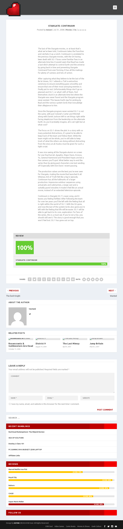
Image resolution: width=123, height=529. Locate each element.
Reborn (12, 485)
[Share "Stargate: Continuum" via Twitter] (34, 279)
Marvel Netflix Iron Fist (18, 469)
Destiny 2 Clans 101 (16, 444)
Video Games (59, 526)
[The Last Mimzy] (75, 339)
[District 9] (48, 339)
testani (49, 30)
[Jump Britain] (102, 339)
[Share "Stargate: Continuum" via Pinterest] (48, 279)
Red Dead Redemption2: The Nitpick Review (26, 432)
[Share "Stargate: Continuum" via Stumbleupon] (63, 279)
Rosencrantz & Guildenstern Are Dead (21, 344)
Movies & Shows (83, 526)
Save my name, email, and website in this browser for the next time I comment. (45, 404)
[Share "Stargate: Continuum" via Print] (73, 279)
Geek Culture (96, 526)
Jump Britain (96, 343)
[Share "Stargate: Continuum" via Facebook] (29, 279)
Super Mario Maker (16, 502)
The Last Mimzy (71, 343)
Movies (69, 30)
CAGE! (11, 493)
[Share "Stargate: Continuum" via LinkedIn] (53, 279)
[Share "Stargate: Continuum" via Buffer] (58, 279)
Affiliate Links (14, 456)
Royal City (13, 477)
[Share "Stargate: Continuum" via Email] (68, 279)
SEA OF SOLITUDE (16, 438)
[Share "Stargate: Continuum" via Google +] (39, 279)
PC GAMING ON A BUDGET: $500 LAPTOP (25, 450)
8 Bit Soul (49, 526)
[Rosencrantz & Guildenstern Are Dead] (21, 339)
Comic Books (71, 526)
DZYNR (16, 523)
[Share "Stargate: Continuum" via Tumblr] (44, 279)
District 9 (41, 343)
